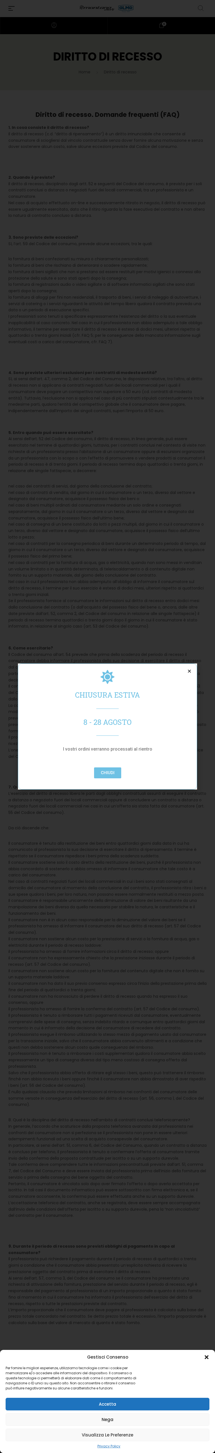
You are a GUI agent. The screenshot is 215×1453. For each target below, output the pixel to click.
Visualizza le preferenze (107, 1435)
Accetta (107, 1404)
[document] (107, 726)
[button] (206, 1357)
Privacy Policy (108, 1446)
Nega (107, 1419)
